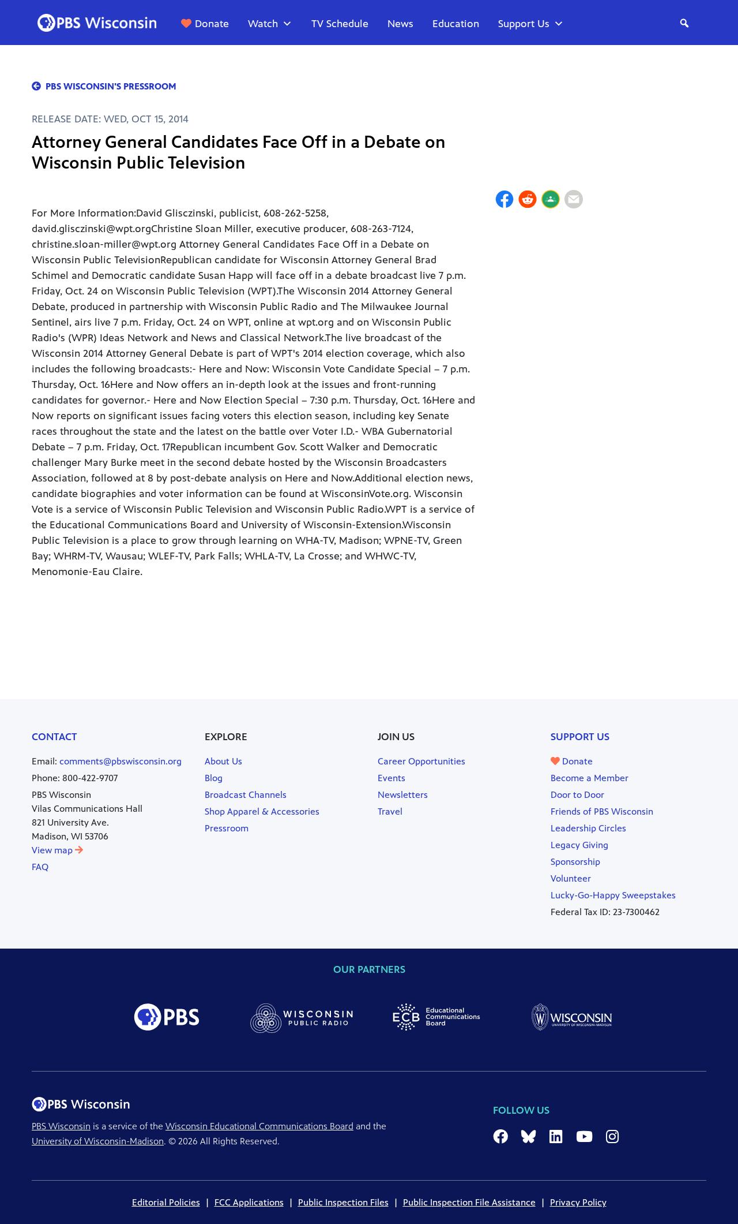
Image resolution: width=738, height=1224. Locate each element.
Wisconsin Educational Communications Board (259, 1126)
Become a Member (589, 778)
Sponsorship (575, 861)
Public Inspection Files (343, 1202)
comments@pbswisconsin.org (120, 761)
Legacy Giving (579, 844)
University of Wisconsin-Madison (98, 1141)
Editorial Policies (166, 1202)
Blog (214, 778)
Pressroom (226, 828)
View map (53, 850)
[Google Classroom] (550, 201)
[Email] (573, 201)
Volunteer (571, 878)
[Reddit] (527, 201)
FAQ (40, 866)
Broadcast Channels (246, 794)
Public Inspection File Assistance (469, 1202)
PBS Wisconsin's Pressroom (111, 86)
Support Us (523, 23)
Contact (54, 736)
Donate (212, 23)
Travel (390, 811)
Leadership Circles (588, 828)
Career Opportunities (421, 761)
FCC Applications (249, 1202)
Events (391, 778)
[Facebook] (504, 201)
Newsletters (403, 794)
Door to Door (577, 794)
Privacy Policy (578, 1202)
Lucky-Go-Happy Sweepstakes (613, 895)
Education (455, 23)
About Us (223, 761)
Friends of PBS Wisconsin (602, 811)
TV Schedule (339, 23)
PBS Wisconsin (61, 1126)
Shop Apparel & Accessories (262, 811)
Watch (263, 23)
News (400, 23)
